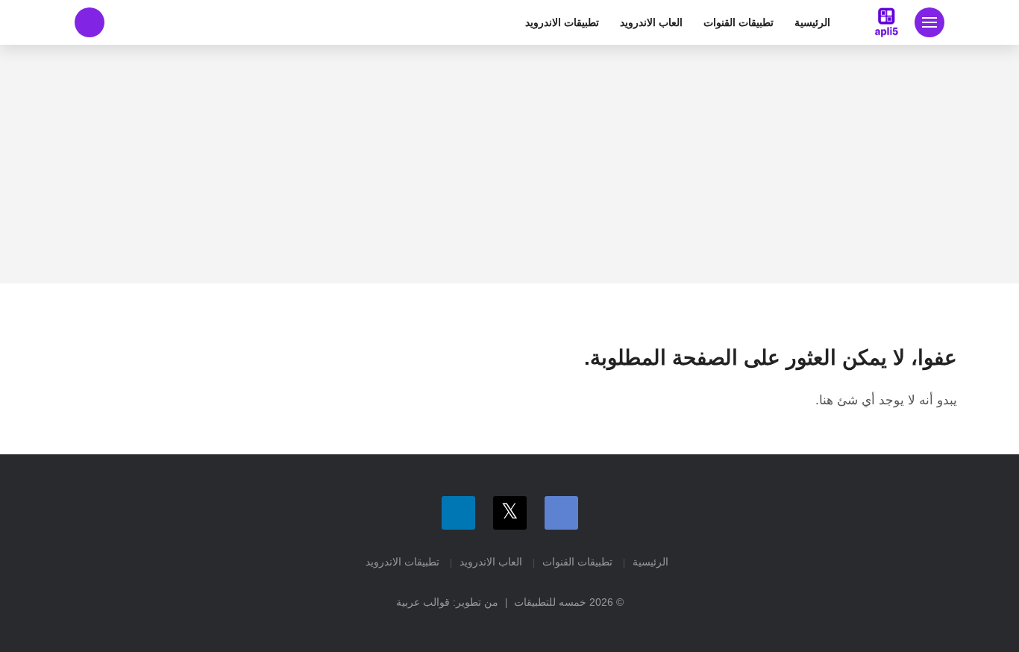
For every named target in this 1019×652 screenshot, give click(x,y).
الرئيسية (812, 22)
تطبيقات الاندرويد (562, 22)
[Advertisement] (509, 164)
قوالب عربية (423, 602)
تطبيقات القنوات (738, 22)
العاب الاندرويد (651, 22)
